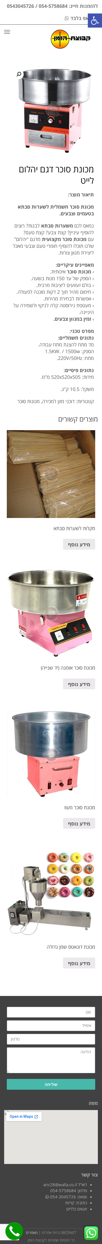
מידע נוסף (79, 544)
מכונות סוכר (28, 401)
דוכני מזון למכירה (58, 401)
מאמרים (32, 1232)
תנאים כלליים (76, 1209)
